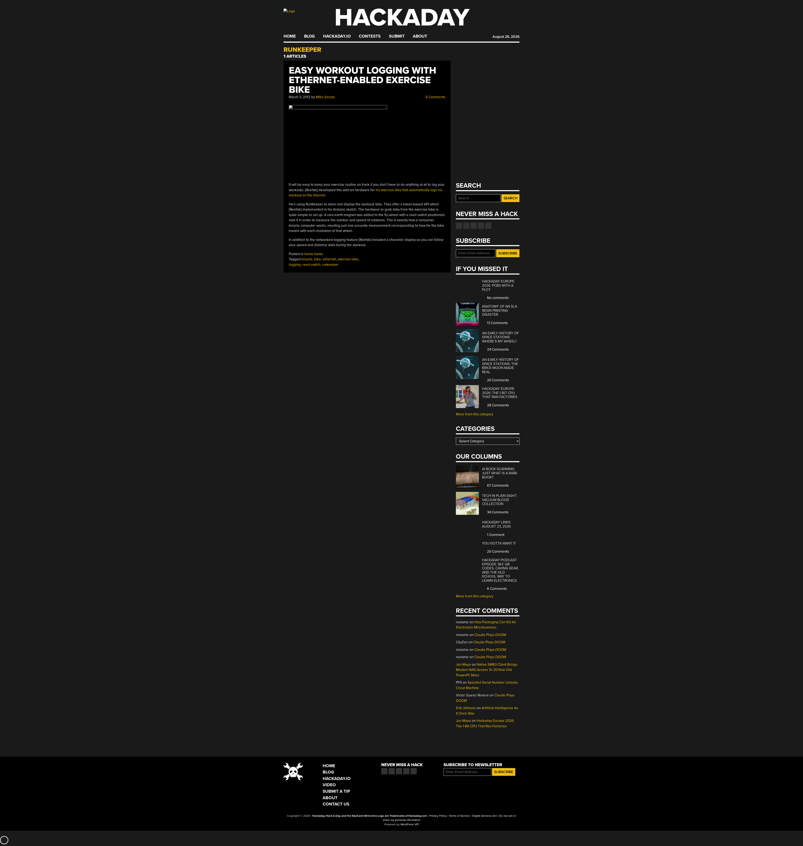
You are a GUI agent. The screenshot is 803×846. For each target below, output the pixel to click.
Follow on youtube (474, 226)
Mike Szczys (325, 97)
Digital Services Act (484, 816)
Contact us (488, 226)
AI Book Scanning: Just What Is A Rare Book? (499, 473)
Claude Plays (490, 635)
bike (317, 259)
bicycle (307, 259)
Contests (370, 36)
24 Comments (497, 349)
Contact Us (336, 804)
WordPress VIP (409, 824)
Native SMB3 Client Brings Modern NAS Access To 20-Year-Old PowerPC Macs (486, 669)
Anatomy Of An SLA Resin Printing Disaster (499, 310)
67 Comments (497, 485)
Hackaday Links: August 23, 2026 (496, 524)
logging (295, 264)
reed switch (311, 264)
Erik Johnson (466, 708)
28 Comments (497, 405)
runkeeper (330, 264)
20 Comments (497, 380)
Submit (397, 36)
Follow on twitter (466, 226)
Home (290, 36)
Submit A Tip (336, 791)
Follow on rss (481, 226)
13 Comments (497, 323)
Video (329, 784)
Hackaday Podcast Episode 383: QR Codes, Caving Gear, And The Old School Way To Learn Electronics (500, 570)
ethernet (329, 259)
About (420, 36)
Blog (309, 36)
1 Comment (495, 535)
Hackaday (401, 18)
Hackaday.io (337, 36)
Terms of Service (459, 816)
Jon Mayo (463, 664)
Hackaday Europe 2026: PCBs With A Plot (498, 285)
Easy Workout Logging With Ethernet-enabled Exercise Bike (362, 80)
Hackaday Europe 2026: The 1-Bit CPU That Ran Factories (499, 393)
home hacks (313, 254)
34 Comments (497, 512)
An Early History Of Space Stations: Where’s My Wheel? (500, 337)
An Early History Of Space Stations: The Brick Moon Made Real (500, 365)
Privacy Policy (438, 816)
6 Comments (435, 97)
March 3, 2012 (299, 97)
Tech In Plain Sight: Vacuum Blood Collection (499, 500)
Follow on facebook (459, 226)
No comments (497, 298)
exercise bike (348, 259)
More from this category (474, 414)
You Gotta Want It (499, 543)
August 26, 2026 (505, 36)
